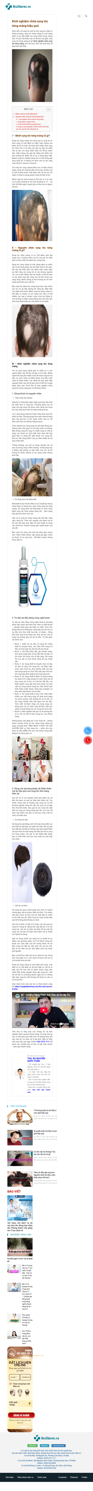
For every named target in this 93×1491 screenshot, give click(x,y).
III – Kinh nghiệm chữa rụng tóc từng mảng (30, 119)
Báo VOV (36, 1090)
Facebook (62, 1477)
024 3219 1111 (43, 1042)
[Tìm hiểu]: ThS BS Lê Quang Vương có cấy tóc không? (27, 1320)
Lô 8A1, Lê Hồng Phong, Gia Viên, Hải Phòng (54, 1466)
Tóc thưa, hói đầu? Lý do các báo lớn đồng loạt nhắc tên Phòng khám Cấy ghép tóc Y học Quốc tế (20, 1227)
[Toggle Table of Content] (47, 109)
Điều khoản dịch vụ (25, 1477)
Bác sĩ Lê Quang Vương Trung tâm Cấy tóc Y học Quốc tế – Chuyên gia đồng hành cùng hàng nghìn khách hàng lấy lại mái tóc (27, 1296)
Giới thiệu (9, 1477)
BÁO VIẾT (14, 1191)
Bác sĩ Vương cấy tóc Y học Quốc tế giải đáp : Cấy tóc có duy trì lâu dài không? (27, 1271)
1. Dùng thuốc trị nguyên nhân (25, 122)
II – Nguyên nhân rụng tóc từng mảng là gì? (28, 117)
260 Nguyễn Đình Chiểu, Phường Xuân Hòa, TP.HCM (54, 1461)
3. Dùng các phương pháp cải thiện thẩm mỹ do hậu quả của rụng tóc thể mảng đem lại (32, 128)
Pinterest (74, 1477)
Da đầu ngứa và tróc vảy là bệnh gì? (20, 1260)
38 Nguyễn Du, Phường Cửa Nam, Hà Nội (52, 1456)
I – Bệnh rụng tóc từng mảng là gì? (25, 114)
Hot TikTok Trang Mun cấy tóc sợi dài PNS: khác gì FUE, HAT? (26, 1337)
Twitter (84, 1477)
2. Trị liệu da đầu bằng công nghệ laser (28, 124)
